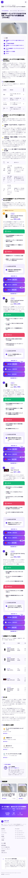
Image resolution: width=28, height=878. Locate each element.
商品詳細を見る (14, 293)
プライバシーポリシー (5, 849)
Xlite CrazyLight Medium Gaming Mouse (17, 301)
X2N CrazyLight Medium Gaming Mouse (17, 216)
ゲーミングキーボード (19, 832)
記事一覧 (13, 5)
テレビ (2, 834)
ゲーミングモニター (19, 834)
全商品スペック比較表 (10, 51)
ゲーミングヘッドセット (20, 836)
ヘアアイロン (4, 832)
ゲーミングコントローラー (20, 838)
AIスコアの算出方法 (5, 847)
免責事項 (3, 850)
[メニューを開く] (25, 2)
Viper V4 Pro (14, 385)
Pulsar (12, 213)
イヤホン (3, 838)
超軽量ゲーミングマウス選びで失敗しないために (15, 41)
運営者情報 (3, 845)
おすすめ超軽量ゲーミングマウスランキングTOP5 (15, 49)
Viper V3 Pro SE (15, 470)
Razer (12, 382)
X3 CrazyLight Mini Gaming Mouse (18, 554)
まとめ (7, 53)
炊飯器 (2, 836)
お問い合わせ (4, 852)
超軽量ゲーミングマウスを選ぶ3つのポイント (15, 46)
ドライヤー (3, 831)
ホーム (2, 5)
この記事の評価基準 (10, 43)
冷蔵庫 (2, 840)
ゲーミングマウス (8, 5)
